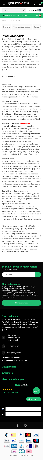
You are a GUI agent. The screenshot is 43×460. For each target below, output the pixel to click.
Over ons (6, 27)
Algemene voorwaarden (22, 27)
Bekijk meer (31, 399)
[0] (40, 3)
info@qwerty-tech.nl (14, 353)
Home (4, 20)
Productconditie (15, 20)
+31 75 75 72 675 (13, 346)
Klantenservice (21, 303)
